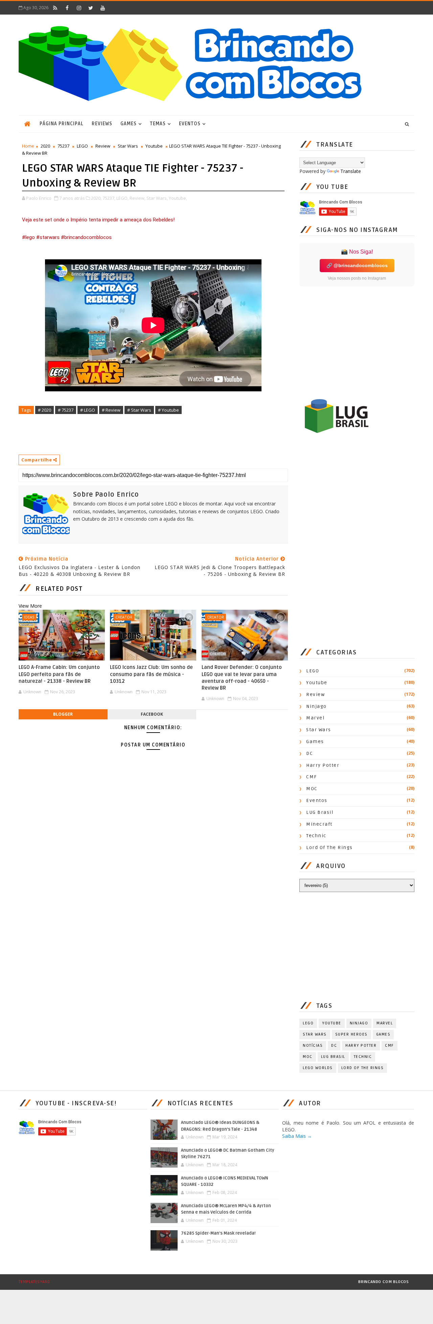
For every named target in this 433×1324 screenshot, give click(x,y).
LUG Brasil (319, 812)
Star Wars (128, 146)
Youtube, (178, 198)
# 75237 (65, 410)
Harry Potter (322, 765)
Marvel (315, 718)
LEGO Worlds (318, 1067)
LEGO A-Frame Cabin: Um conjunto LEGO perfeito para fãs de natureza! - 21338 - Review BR (59, 674)
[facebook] (67, 8)
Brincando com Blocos (383, 1281)
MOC (312, 788)
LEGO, (122, 198)
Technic (316, 836)
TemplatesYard (34, 1281)
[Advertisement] (142, 434)
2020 (45, 146)
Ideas (29, 617)
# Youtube (168, 410)
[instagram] (79, 8)
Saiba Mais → (297, 1136)
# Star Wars (139, 410)
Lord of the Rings (329, 847)
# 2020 (44, 410)
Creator (123, 617)
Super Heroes (351, 1034)
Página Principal (62, 124)
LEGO (82, 146)
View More (30, 606)
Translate (350, 171)
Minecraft (319, 824)
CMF (311, 777)
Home (28, 146)
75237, (108, 198)
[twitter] (91, 8)
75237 (63, 146)
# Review (111, 410)
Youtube (154, 146)
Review (102, 146)
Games (128, 124)
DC (309, 753)
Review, (137, 198)
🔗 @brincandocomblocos (357, 265)
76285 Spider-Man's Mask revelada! (218, 1233)
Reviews (102, 124)
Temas (158, 124)
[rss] (55, 8)
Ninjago (316, 706)
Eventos (190, 124)
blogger (63, 714)
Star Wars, (157, 198)
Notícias (313, 1045)
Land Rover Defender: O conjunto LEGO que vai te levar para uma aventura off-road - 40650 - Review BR (242, 677)
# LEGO (87, 410)
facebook (152, 714)
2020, (96, 198)
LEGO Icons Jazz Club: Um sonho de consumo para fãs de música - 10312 (151, 674)
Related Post (59, 588)
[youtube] (102, 8)
